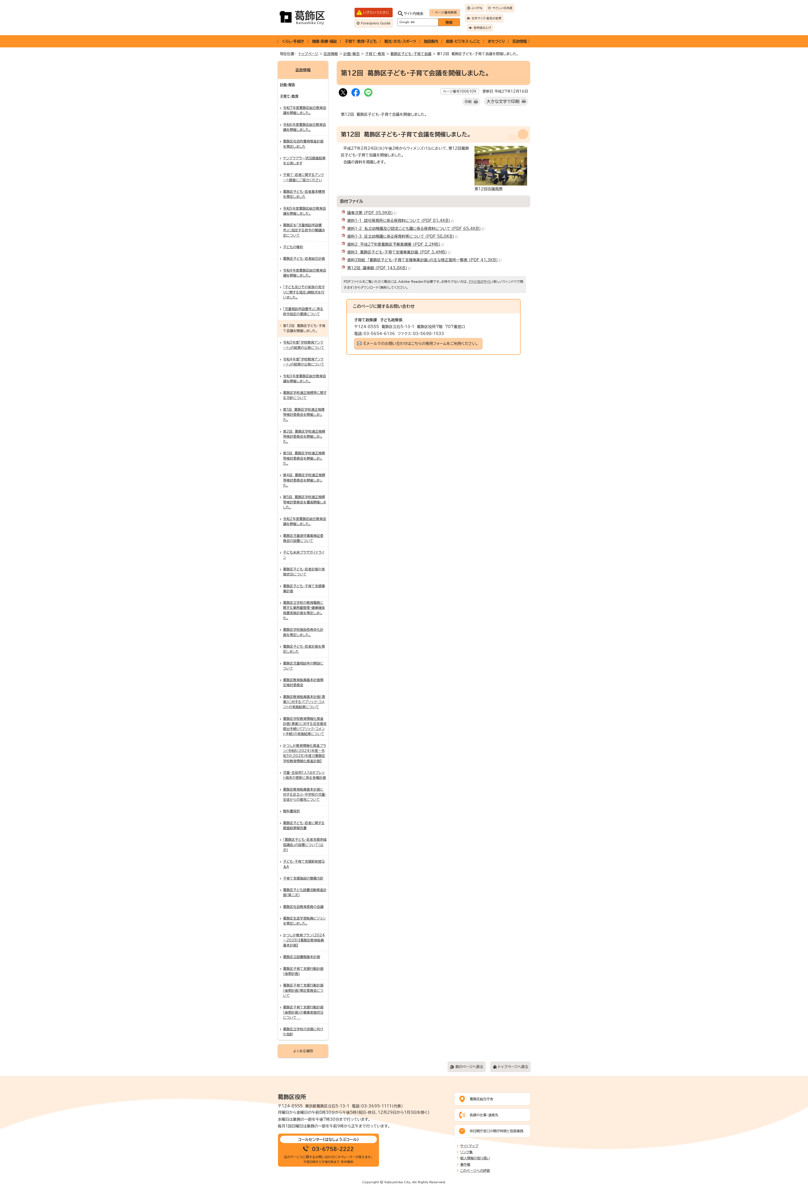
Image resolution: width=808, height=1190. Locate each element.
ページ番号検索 (446, 12)
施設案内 (431, 41)
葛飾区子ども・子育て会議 (410, 54)
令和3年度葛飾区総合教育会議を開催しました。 (304, 378)
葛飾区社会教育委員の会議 (303, 906)
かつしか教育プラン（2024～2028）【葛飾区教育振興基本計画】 (304, 940)
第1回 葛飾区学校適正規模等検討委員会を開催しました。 (303, 415)
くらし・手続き (293, 41)
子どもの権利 (293, 247)
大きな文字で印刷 (503, 101)
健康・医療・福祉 (324, 41)
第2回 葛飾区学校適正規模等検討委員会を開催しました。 (304, 436)
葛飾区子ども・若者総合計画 (304, 258)
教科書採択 (291, 811)
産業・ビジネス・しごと (463, 41)
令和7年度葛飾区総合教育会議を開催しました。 (304, 110)
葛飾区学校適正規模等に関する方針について (305, 395)
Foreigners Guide (376, 23)
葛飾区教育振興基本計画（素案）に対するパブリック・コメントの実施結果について (304, 702)
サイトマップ (469, 1146)
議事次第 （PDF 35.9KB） (370, 213)
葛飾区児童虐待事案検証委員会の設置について (303, 538)
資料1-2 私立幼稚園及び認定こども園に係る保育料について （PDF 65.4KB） (414, 228)
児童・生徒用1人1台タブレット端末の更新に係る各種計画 (304, 775)
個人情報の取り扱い (475, 1158)
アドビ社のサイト (480, 281)
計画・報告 (351, 54)
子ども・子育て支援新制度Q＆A (304, 864)
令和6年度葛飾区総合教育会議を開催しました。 (304, 127)
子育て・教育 (375, 54)
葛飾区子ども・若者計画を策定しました (304, 649)
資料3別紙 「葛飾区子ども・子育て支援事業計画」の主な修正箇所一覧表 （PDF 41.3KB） (422, 260)
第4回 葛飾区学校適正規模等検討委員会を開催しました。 (304, 480)
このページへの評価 (475, 1170)
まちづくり (496, 41)
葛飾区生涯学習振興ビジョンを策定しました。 (304, 921)
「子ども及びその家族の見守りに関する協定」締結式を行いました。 (304, 292)
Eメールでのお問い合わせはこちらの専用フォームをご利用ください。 (421, 343)
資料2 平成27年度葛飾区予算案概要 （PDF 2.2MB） (393, 244)
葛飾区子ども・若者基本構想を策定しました (304, 194)
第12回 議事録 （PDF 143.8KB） (377, 268)
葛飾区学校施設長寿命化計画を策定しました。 (303, 632)
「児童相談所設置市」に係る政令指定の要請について (303, 311)
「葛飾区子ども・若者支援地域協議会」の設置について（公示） (305, 845)
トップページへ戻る (513, 1066)
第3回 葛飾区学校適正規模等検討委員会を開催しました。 (304, 458)
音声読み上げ (482, 27)
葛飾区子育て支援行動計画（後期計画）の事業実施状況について (303, 1012)
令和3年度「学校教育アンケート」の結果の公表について (303, 345)
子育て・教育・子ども (361, 41)
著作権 (465, 1164)
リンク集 (466, 1152)
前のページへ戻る (469, 1066)
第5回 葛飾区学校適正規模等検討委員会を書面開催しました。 (304, 502)
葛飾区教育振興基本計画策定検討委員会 (303, 682)
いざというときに (376, 12)
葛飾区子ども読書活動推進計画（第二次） (305, 892)
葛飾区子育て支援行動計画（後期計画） (303, 971)
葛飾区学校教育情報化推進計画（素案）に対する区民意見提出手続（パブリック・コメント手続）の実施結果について (305, 726)
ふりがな (477, 8)
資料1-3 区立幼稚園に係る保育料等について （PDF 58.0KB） (400, 236)
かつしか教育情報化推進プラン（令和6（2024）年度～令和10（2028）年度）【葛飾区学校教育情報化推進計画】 (304, 753)
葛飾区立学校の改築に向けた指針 (303, 1031)
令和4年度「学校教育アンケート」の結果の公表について (303, 362)
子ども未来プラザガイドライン (303, 555)
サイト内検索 (413, 13)
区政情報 (519, 41)
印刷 (468, 101)
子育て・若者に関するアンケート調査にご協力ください (303, 177)
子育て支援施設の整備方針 (303, 878)
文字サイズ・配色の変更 (486, 18)
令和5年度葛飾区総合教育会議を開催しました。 (304, 211)
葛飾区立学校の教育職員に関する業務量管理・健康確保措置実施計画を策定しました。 (304, 610)
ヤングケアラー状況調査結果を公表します (304, 160)
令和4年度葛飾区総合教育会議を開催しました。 (304, 273)
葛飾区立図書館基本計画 (301, 957)
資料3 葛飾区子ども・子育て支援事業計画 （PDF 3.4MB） (397, 252)
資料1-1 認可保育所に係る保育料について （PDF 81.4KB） (398, 220)
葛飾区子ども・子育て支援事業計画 (304, 588)
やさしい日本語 (502, 8)
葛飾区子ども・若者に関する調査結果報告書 (304, 825)
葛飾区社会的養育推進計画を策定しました (303, 144)
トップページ (308, 54)
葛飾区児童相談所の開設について (303, 666)
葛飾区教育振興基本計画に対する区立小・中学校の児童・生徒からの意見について (305, 794)
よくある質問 (303, 1051)
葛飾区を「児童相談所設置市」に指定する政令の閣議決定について (304, 230)
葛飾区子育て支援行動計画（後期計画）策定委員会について (303, 990)
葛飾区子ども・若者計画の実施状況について (304, 572)
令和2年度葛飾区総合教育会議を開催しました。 (304, 521)
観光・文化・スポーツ (400, 41)
